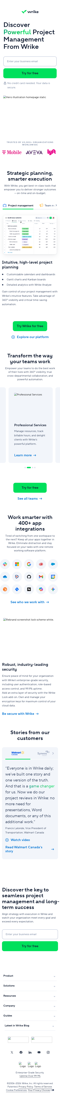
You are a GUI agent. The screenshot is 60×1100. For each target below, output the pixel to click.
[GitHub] (29, 577)
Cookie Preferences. (16, 1090)
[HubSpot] (5, 589)
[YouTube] (39, 1052)
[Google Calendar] (53, 577)
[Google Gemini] (53, 589)
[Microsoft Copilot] (41, 589)
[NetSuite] (29, 589)
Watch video (20, 840)
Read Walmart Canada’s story (23, 849)
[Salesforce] (53, 564)
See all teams (28, 499)
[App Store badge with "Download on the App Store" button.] (18, 1040)
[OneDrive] (5, 577)
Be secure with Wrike (18, 714)
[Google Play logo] (41, 1040)
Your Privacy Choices (39, 1090)
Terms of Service (43, 1086)
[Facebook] (21, 1052)
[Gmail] (41, 577)
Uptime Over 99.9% (30, 1076)
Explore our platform (33, 337)
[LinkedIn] (30, 1052)
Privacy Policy (25, 1086)
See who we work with (27, 602)
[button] (53, 753)
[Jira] (17, 589)
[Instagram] (48, 1052)
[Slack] (5, 564)
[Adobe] (41, 564)
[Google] (29, 564)
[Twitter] (12, 1052)
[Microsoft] (17, 564)
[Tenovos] (17, 577)
